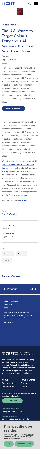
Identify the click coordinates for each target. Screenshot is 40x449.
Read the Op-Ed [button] (13, 108)
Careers (24, 383)
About (5, 380)
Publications (8, 386)
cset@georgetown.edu (12, 411)
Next (30, 289)
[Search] (29, 3)
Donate (24, 386)
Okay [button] (9, 444)
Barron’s (23, 200)
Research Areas (9, 383)
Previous (12, 289)
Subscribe (12, 400)
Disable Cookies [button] (24, 444)
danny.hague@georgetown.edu (15, 419)
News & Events (28, 380)
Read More (7, 322)
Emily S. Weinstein (9, 214)
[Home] (7, 3)
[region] (20, 435)
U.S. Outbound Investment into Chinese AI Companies (20, 164)
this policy (30, 435)
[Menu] (36, 3)
